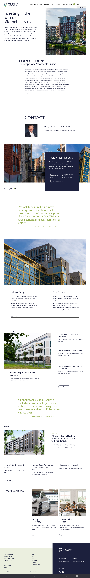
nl (80, 7)
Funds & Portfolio (49, 4)
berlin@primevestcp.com (78, 561)
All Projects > (65, 387)
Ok (77, 575)
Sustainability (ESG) (36, 564)
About (58, 4)
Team (33, 556)
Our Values (34, 560)
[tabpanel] (35, 164)
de (82, 7)
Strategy (34, 562)
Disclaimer (21, 571)
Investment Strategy (36, 4)
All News (9, 481)
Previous (5, 188)
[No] (88, 576)
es (84, 7)
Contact (76, 4)
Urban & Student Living (9, 558)
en (78, 7)
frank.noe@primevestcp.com (67, 130)
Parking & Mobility (8, 556)
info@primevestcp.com (64, 561)
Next (10, 188)
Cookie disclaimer (33, 571)
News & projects (67, 4)
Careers (5, 567)
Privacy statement (7, 571)
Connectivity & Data (8, 560)
